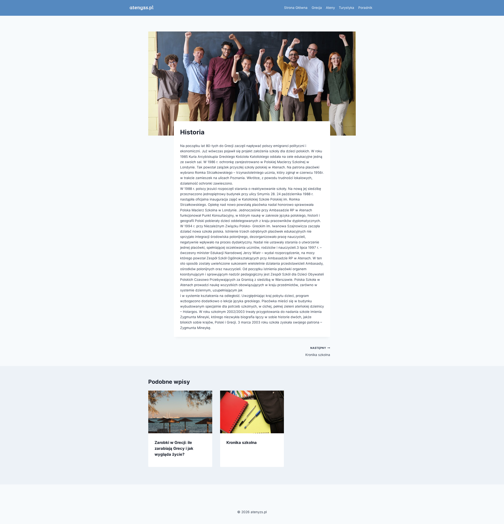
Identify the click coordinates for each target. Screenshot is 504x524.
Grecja (317, 8)
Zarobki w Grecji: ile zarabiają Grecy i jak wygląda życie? (174, 448)
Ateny (330, 8)
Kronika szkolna (317, 351)
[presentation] (180, 412)
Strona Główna (296, 8)
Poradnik (365, 8)
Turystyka (346, 8)
